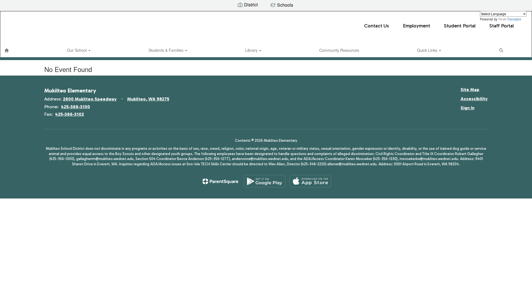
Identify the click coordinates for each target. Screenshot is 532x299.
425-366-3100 (75, 106)
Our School (77, 50)
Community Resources (339, 50)
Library (252, 50)
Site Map (470, 89)
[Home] (6, 50)
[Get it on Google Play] (264, 181)
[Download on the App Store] (310, 181)
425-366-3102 (69, 114)
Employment (416, 26)
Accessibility (474, 98)
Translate (514, 19)
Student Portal (459, 26)
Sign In (467, 107)
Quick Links (427, 50)
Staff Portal (501, 26)
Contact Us (376, 26)
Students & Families (167, 50)
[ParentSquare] (220, 181)
